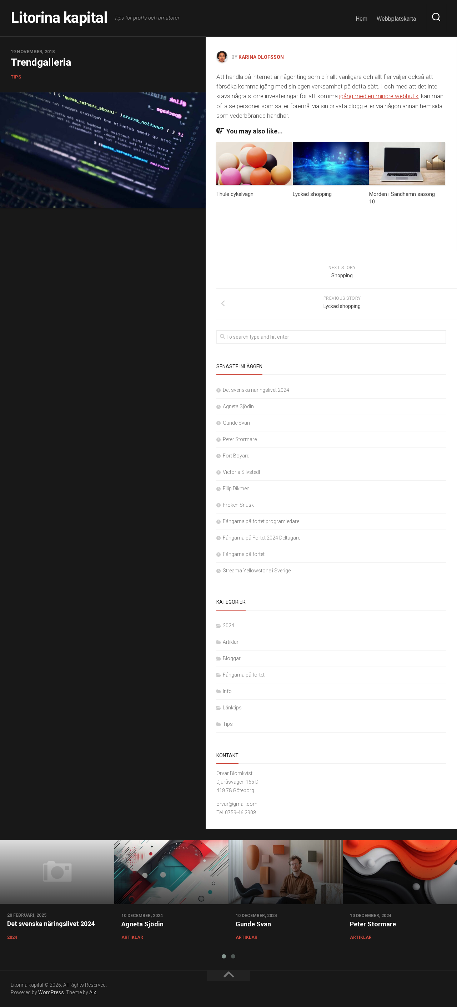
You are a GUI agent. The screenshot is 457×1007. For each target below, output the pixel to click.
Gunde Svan (236, 423)
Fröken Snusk (238, 505)
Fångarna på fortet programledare (261, 521)
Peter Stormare (240, 439)
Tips (16, 76)
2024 (228, 625)
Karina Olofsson (261, 57)
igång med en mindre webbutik (378, 96)
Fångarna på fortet (244, 554)
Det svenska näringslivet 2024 (256, 390)
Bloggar (232, 658)
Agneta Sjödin (238, 406)
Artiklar (230, 642)
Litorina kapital (59, 17)
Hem (361, 18)
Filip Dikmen (236, 488)
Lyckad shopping (312, 194)
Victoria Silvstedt (241, 472)
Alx (92, 992)
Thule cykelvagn (234, 194)
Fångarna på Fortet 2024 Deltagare (261, 538)
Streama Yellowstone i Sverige (257, 570)
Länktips (232, 707)
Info (227, 691)
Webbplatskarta (396, 18)
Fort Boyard (236, 456)
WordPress (51, 992)
